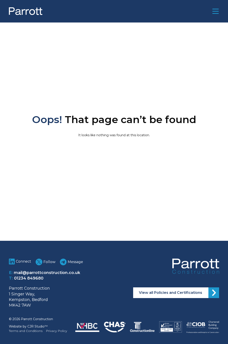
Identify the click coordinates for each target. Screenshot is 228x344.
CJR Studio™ (37, 326)
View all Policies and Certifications (170, 292)
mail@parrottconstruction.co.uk (47, 272)
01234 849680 (28, 278)
